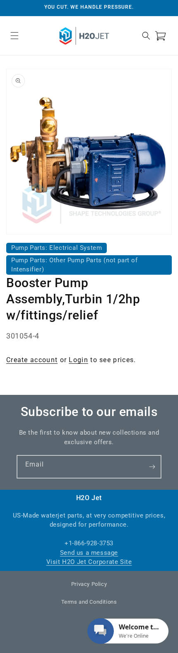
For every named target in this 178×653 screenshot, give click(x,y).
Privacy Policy (89, 584)
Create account (32, 360)
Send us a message (89, 552)
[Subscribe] (152, 467)
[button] (14, 36)
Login (78, 360)
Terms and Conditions (89, 602)
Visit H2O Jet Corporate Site (89, 562)
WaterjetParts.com (99, 645)
